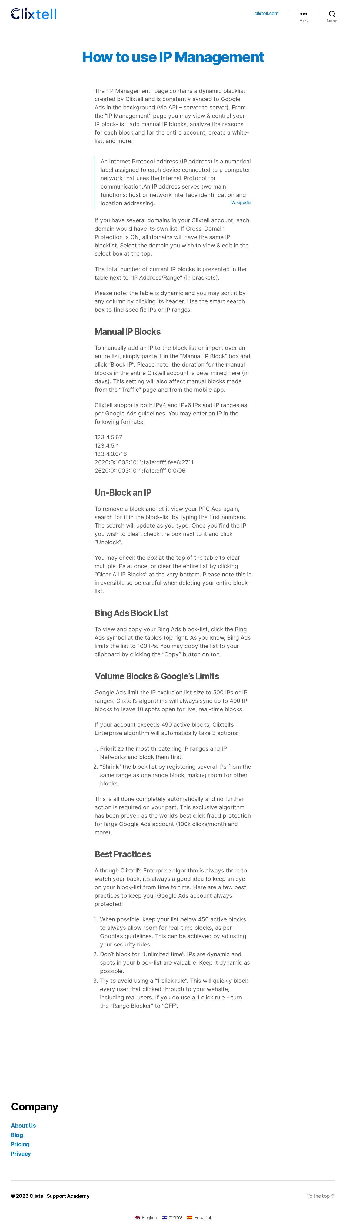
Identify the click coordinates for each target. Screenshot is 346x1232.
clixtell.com (266, 13)
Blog (17, 1135)
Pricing (20, 1144)
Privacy (21, 1153)
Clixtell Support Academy (59, 1196)
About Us (23, 1125)
